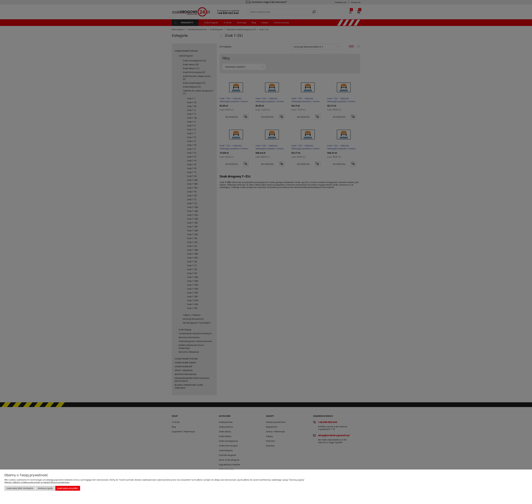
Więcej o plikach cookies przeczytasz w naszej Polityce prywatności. (37, 482)
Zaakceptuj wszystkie (67, 488)
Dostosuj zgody (45, 488)
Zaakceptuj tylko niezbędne (20, 488)
